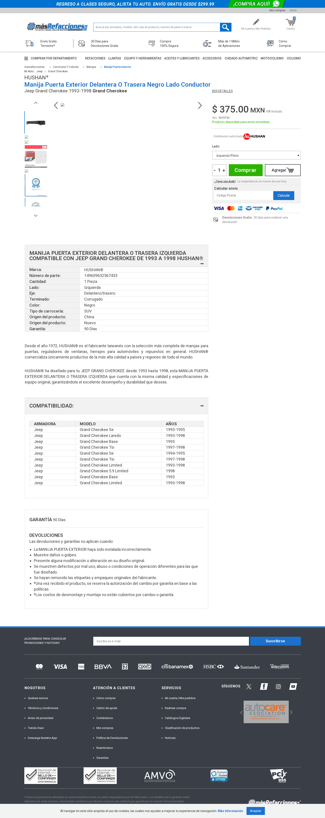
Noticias (170, 738)
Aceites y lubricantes (182, 58)
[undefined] (128, 105)
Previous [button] (35, 103)
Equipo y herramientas (142, 58)
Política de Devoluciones (112, 738)
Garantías (102, 757)
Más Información (230, 811)
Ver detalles (222, 91)
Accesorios (212, 58)
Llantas (114, 58)
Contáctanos (104, 718)
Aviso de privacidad (40, 718)
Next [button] (35, 216)
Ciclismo (294, 58)
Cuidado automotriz (241, 58)
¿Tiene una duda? (225, 181)
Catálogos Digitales (177, 718)
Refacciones (95, 58)
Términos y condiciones (43, 708)
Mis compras (277, 10)
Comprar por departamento (54, 58)
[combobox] (256, 155)
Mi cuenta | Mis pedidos (180, 698)
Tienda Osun (36, 728)
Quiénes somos (38, 698)
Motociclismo (272, 58)
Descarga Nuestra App (42, 738)
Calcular (284, 195)
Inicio (293, 10)
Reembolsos (104, 747)
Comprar (246, 170)
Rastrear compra (175, 708)
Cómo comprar (106, 698)
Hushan (254, 136)
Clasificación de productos (182, 728)
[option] (35, 122)
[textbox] (162, 27)
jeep (39, 71)
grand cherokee (58, 71)
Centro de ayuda (106, 708)
